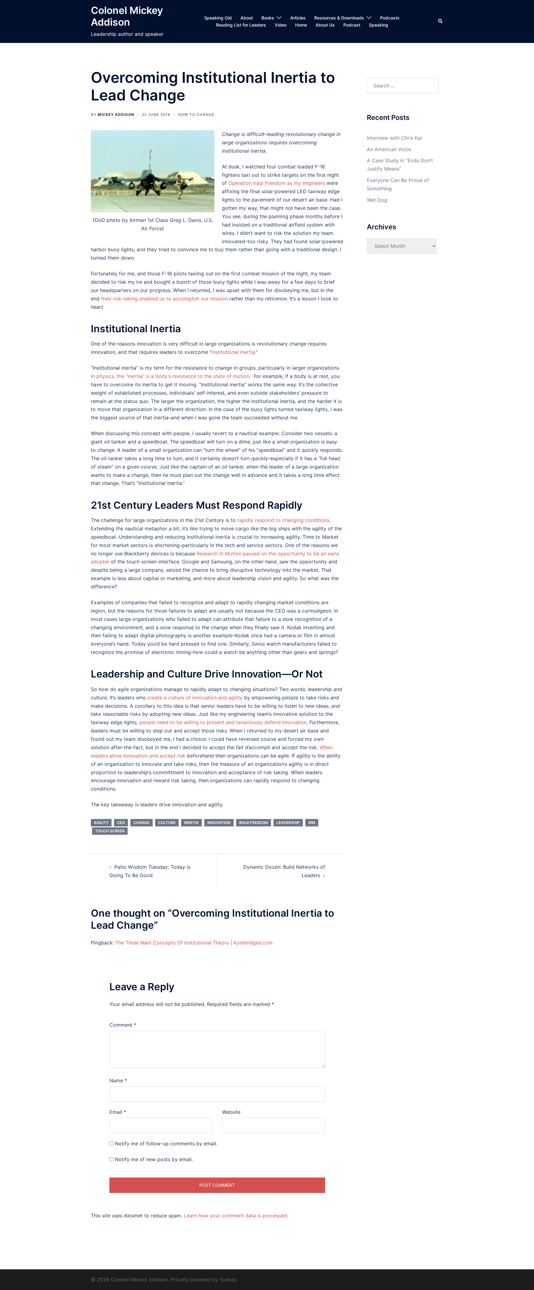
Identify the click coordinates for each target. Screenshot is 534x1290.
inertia (191, 822)
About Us (325, 25)
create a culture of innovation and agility (195, 697)
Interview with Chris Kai (394, 138)
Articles (298, 17)
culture (167, 822)
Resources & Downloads (339, 17)
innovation (219, 822)
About (246, 17)
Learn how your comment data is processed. (236, 1215)
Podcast (351, 25)
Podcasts (390, 17)
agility (101, 822)
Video (280, 25)
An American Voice (389, 149)
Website (231, 1112)
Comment (122, 1025)
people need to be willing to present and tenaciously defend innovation (223, 722)
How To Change (196, 114)
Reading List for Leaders (241, 25)
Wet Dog (377, 200)
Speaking (378, 25)
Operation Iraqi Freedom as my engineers (276, 183)
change (142, 822)
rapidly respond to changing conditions (283, 520)
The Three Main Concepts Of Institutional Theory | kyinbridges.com (194, 943)
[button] (440, 21)
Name (118, 1080)
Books (267, 17)
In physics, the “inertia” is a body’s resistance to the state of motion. (171, 376)
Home (301, 25)
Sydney (228, 1279)
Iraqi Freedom (253, 822)
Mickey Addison (116, 114)
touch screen (110, 831)
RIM (311, 822)
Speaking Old (218, 17)
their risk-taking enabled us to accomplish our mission (164, 298)
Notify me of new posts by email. (154, 1159)
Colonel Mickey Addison (127, 16)
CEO (121, 822)
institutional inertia (233, 352)
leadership (288, 822)
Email (117, 1112)
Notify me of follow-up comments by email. (166, 1143)
